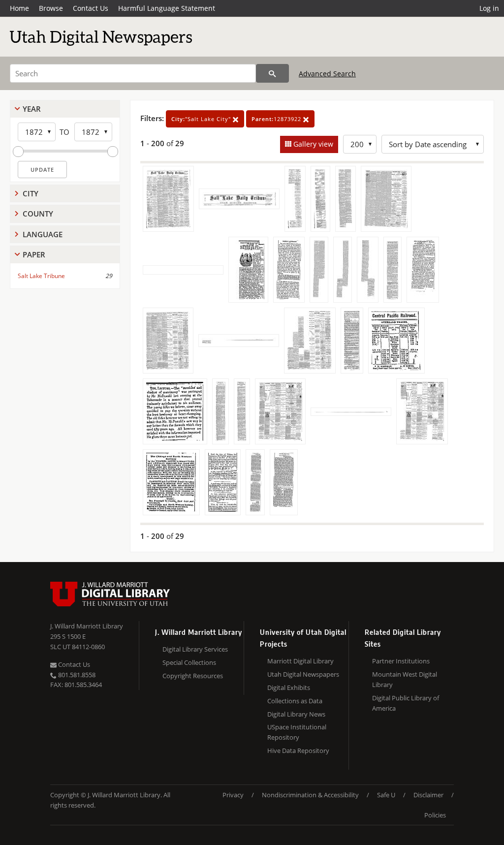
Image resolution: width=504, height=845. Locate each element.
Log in (489, 8)
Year (32, 109)
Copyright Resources (192, 675)
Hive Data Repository (298, 750)
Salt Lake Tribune (41, 276)
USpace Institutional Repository (296, 732)
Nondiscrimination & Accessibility (310, 794)
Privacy (233, 794)
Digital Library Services (195, 649)
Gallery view (312, 144)
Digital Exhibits (288, 687)
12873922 (277, 119)
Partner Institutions (401, 661)
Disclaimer (428, 794)
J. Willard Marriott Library (86, 626)
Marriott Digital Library (300, 661)
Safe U (386, 794)
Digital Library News (296, 714)
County (38, 214)
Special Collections (189, 662)
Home (19, 8)
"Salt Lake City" (202, 119)
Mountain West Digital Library (404, 679)
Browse (51, 8)
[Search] (272, 73)
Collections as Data (294, 700)
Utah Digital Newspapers (303, 674)
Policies (435, 815)
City (30, 193)
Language (43, 234)
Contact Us (90, 8)
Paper (34, 254)
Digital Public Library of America (405, 703)
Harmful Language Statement (166, 8)
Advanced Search (327, 73)
